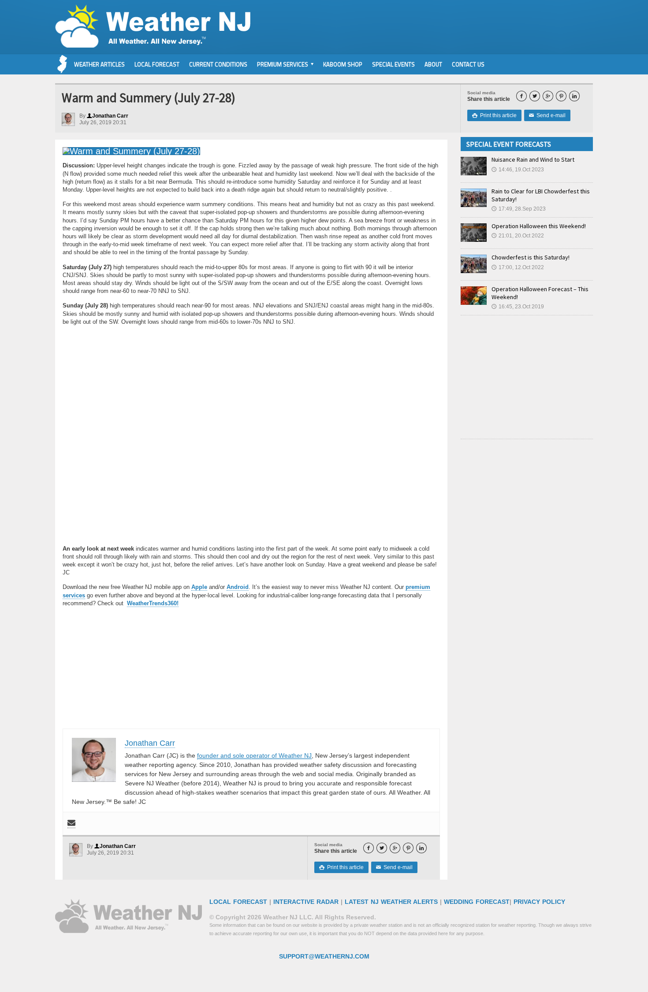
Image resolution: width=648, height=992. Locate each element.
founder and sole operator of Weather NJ (254, 755)
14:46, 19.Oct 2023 (518, 170)
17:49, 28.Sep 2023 (519, 209)
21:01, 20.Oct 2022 (518, 236)
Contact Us (468, 64)
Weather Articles (99, 64)
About (433, 64)
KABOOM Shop (342, 64)
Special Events (393, 64)
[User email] (71, 823)
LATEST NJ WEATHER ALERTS (391, 901)
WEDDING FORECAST (477, 901)
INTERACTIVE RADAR (306, 901)
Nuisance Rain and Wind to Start (533, 159)
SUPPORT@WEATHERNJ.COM (324, 956)
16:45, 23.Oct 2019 (518, 307)
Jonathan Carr (107, 116)
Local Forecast (156, 64)
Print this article (494, 115)
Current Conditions (218, 64)
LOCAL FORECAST (238, 901)
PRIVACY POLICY (539, 901)
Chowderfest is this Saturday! (531, 257)
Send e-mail (547, 115)
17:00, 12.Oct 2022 (518, 267)
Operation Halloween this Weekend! (539, 226)
